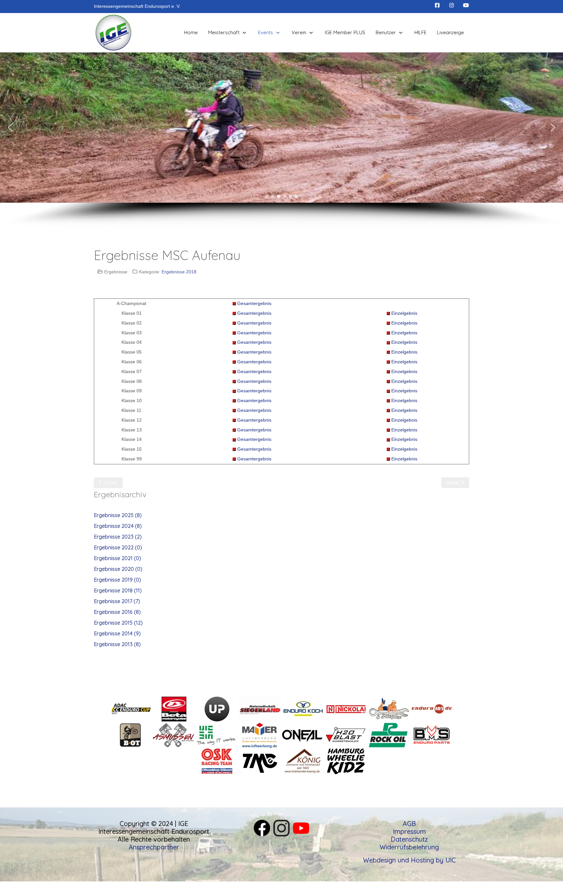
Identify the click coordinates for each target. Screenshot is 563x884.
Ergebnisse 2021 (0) (117, 558)
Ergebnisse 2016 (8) (117, 612)
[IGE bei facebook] (262, 827)
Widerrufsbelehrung (409, 847)
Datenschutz (409, 839)
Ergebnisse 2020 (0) (118, 569)
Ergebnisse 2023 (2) (118, 536)
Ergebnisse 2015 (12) (118, 622)
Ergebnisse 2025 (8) (118, 515)
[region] (281, 140)
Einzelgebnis (404, 313)
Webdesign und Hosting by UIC (409, 860)
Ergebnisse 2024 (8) (118, 526)
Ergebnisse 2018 (179, 271)
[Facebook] (437, 5)
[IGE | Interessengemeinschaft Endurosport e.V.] (113, 32)
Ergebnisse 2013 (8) (117, 644)
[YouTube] (466, 5)
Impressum (409, 831)
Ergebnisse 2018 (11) (118, 590)
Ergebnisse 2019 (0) (117, 579)
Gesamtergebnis (254, 303)
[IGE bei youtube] (301, 827)
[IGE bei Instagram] (281, 827)
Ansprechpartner (154, 847)
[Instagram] (451, 5)
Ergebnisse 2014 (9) (117, 633)
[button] (10, 127)
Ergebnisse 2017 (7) (117, 601)
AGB (409, 823)
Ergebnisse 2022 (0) (118, 547)
